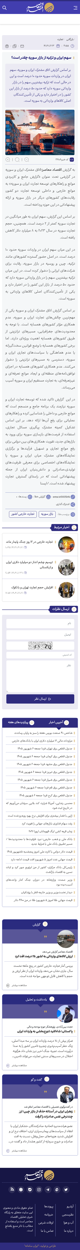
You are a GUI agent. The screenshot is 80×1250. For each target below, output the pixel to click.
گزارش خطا (39, 497)
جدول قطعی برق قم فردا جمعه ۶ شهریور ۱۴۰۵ (46, 788)
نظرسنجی (67, 1215)
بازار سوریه (47, 514)
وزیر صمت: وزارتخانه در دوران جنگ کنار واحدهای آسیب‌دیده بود (39, 882)
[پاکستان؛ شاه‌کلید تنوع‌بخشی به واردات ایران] (66, 1014)
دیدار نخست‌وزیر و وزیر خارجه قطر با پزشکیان (46, 892)
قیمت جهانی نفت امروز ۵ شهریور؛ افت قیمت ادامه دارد (41, 859)
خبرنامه (48, 1215)
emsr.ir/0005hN (61, 496)
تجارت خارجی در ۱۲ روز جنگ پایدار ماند (29, 542)
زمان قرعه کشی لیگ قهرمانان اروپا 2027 (50, 831)
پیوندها (48, 1206)
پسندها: (22, 497)
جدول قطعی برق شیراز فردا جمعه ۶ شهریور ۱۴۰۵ (45, 780)
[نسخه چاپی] (7, 46)
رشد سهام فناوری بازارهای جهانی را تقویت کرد (47, 823)
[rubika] (20, 1190)
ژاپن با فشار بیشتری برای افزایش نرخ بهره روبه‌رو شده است (40, 816)
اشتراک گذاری (63, 504)
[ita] (57, 1190)
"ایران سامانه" (31, 1246)
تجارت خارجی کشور (22, 514)
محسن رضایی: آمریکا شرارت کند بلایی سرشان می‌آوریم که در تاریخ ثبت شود (39, 806)
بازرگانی (70, 39)
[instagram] (38, 1190)
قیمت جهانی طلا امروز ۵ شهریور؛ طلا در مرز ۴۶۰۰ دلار (43, 900)
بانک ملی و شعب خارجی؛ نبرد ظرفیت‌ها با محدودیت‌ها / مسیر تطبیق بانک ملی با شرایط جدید (39, 842)
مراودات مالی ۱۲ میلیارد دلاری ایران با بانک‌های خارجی (42, 741)
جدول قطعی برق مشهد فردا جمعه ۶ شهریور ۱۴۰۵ (44, 764)
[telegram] (48, 1190)
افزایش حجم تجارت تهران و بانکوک (32, 587)
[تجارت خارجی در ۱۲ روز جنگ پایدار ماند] (66, 544)
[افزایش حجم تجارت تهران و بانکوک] (66, 590)
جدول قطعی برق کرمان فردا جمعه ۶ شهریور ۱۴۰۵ (44, 756)
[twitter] (66, 1190)
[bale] (29, 1190)
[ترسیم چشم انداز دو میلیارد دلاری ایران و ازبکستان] (66, 567)
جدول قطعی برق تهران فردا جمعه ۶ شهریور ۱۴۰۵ (45, 749)
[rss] (11, 1189)
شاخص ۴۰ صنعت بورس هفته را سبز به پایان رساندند (43, 733)
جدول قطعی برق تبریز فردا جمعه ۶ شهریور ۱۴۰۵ (45, 772)
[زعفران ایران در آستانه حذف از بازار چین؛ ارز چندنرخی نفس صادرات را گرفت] (66, 1094)
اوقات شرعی (45, 1223)
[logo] (40, 7)
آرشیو (70, 1206)
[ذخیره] (15, 46)
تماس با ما (47, 1231)
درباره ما (68, 1231)
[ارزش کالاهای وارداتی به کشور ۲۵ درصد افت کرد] (66, 939)
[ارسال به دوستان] (22, 46)
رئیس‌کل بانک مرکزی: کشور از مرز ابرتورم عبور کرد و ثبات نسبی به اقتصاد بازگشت (39, 870)
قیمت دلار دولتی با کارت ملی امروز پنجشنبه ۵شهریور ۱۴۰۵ (39, 852)
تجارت (60, 39)
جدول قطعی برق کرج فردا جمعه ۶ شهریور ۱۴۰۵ (45, 795)
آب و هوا (68, 1223)
